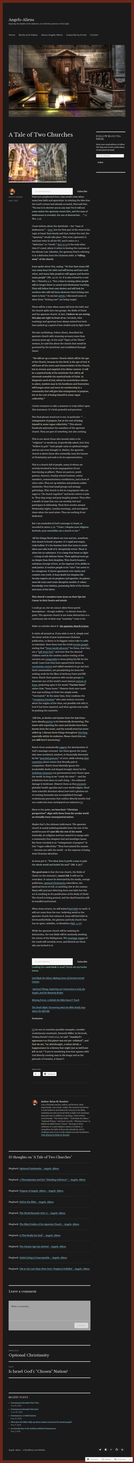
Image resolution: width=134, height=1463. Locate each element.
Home (12, 35)
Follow (100, 162)
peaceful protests (49, 758)
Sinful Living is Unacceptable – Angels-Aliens (43, 1257)
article (61, 296)
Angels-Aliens (21, 19)
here (50, 229)
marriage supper (76, 938)
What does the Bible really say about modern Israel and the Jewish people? (41, 1422)
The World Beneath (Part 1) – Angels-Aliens (42, 1213)
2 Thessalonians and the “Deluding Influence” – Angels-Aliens (52, 1179)
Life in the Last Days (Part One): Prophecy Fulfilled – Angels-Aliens (54, 1268)
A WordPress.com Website (34, 1450)
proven (49, 721)
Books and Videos (28, 35)
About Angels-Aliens (52, 35)
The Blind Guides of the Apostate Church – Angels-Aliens (49, 1224)
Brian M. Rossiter (16, 197)
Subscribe (82, 191)
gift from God (46, 651)
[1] (81, 802)
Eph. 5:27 (76, 923)
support (63, 747)
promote (81, 784)
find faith (73, 908)
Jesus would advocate (57, 648)
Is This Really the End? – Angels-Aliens (39, 1235)
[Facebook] (105, 1449)
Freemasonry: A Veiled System (23, 1416)
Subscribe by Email (76, 35)
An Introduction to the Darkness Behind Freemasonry (33, 1428)
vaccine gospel (80, 644)
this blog (82, 732)
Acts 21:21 (62, 244)
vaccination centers (42, 666)
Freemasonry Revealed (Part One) (25, 1409)
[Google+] (111, 1449)
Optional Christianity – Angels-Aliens (39, 1168)
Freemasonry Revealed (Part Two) (25, 1403)
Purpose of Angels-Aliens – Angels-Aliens (41, 1190)
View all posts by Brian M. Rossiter (55, 1135)
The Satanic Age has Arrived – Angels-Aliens (42, 1246)
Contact (94, 35)
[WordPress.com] (122, 1449)
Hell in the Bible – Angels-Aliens (36, 1202)
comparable (51, 659)
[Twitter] (100, 1449)
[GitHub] (116, 1449)
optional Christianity (55, 883)
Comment (81, 1325)
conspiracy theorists (43, 699)
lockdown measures (42, 773)
